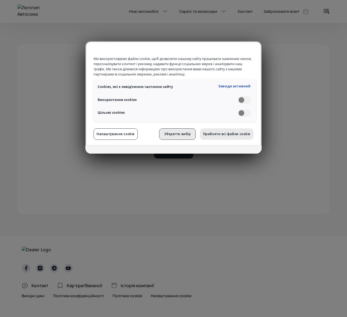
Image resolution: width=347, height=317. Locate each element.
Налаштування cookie (116, 134)
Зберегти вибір (177, 134)
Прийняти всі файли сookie (226, 134)
